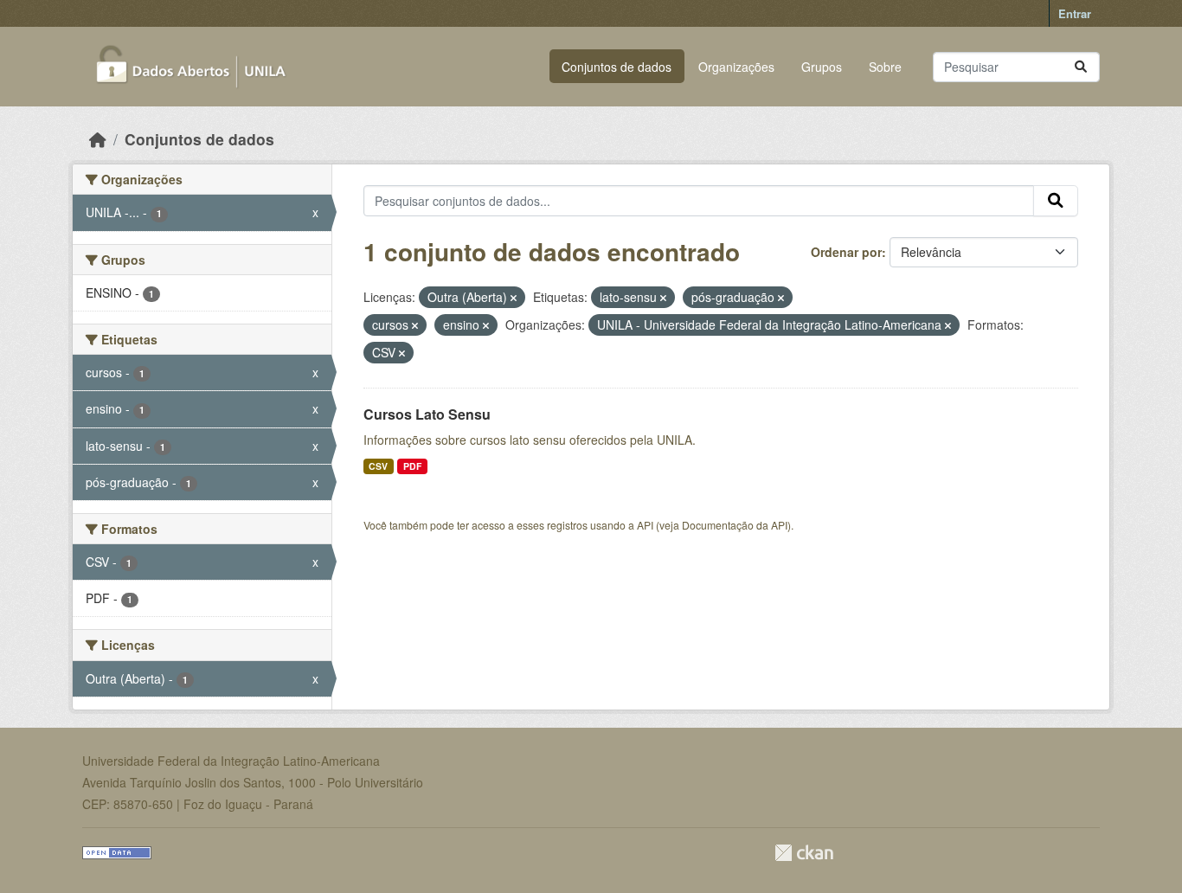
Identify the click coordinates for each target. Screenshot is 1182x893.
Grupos (821, 66)
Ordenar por (846, 251)
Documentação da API (734, 524)
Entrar (1074, 13)
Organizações (736, 66)
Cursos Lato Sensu (427, 414)
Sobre (885, 66)
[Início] (97, 139)
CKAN (803, 853)
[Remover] (514, 298)
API (645, 524)
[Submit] (1080, 67)
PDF (412, 465)
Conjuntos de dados (616, 66)
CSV (378, 465)
